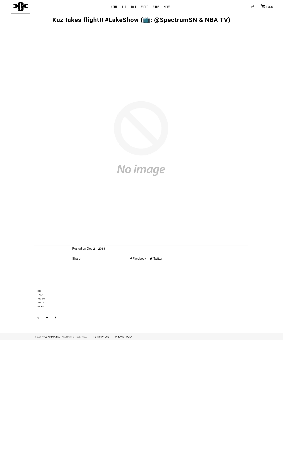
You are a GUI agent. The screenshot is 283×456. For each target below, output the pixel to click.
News (167, 7)
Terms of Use (101, 336)
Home (114, 7)
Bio (124, 7)
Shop (156, 7)
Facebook (139, 258)
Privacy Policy (123, 336)
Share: (76, 258)
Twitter (157, 258)
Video (144, 7)
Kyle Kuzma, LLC (51, 336)
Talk (134, 7)
